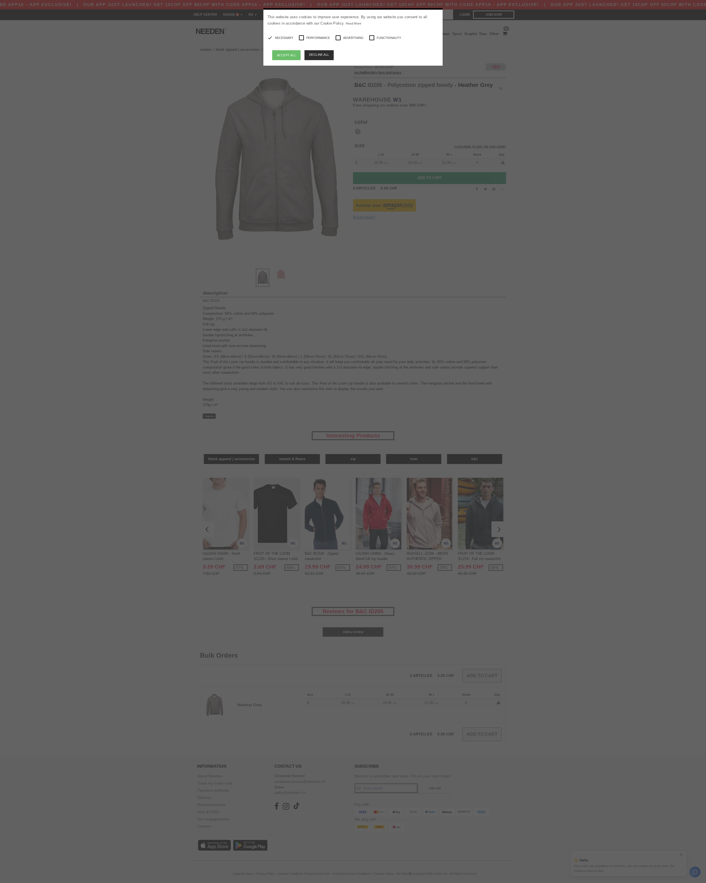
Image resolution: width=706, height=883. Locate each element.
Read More (354, 23)
